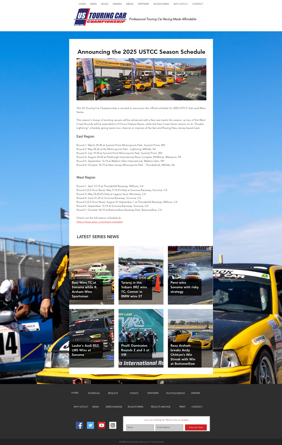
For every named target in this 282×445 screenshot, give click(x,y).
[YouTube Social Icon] (101, 425)
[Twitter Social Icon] (90, 425)
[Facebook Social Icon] (79, 425)
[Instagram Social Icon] (112, 425)
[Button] (91, 275)
